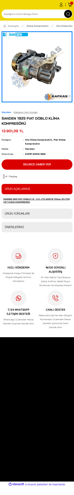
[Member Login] (61, 4)
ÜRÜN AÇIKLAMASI (17, 189)
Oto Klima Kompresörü (38, 139)
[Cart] (70, 4)
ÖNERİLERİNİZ (14, 227)
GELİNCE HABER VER (37, 164)
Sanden (30, 148)
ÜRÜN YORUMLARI (17, 213)
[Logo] (3, 365)
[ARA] (68, 14)
